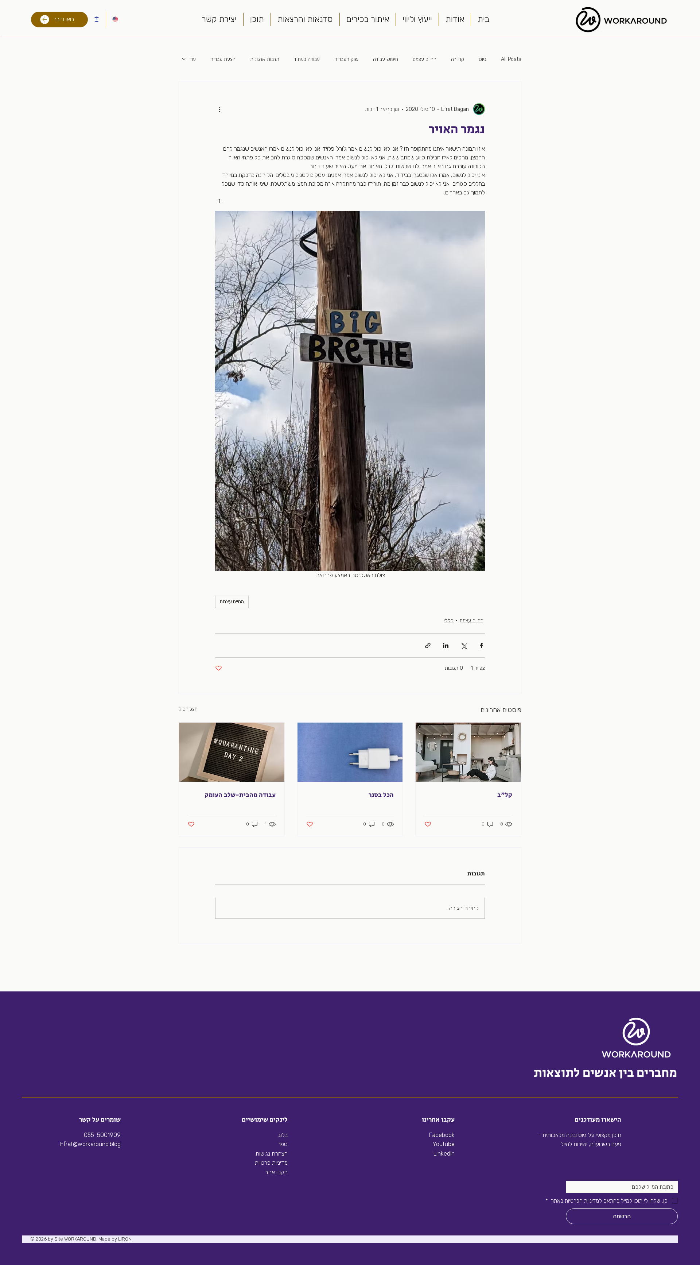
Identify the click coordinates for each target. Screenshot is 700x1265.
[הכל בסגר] (350, 752)
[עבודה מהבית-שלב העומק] (231, 752)
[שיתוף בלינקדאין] (445, 645)
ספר (283, 1144)
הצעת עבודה (223, 59)
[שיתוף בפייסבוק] (481, 645)
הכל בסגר (381, 795)
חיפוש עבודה (385, 59)
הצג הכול (188, 709)
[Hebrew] (97, 19)
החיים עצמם (424, 59)
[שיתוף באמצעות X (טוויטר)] (463, 645)
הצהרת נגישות (272, 1153)
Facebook (442, 1134)
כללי (449, 621)
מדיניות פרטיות (271, 1162)
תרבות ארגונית (264, 59)
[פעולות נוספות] (219, 109)
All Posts (511, 59)
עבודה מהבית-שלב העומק (240, 795)
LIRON (125, 1239)
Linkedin (443, 1153)
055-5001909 (102, 1134)
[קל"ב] (468, 752)
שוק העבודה (346, 59)
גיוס (482, 59)
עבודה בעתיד (307, 59)
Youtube (443, 1144)
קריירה (457, 59)
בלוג (283, 1134)
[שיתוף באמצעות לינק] (427, 645)
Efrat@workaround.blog (90, 1144)
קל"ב (504, 795)
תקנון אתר (276, 1172)
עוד (192, 59)
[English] (115, 19)
